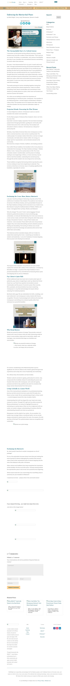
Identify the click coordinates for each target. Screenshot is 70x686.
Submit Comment (13, 587)
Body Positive (50, 27)
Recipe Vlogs (50, 52)
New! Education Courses (53, 47)
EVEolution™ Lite (51, 34)
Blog (36, 4)
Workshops (42, 628)
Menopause (26, 17)
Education (29, 4)
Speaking (31, 2)
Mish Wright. (12, 17)
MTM (35, 2)
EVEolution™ (21, 4)
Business (48, 29)
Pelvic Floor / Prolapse (52, 50)
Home (20, 2)
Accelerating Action (51, 93)
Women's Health (34, 17)
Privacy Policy (41, 680)
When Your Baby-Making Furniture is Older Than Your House (53, 89)
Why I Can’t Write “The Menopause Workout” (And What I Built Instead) (53, 76)
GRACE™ (41, 2)
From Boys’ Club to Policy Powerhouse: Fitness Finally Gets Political (53, 82)
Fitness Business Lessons (53, 39)
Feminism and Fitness (52, 37)
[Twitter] (24, 23)
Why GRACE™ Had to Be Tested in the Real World (14, 608)
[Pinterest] (29, 23)
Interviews (49, 42)
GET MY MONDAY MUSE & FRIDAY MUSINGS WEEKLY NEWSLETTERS (50, 8)
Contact (27, 634)
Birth (47, 24)
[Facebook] (21, 23)
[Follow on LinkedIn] (60, 628)
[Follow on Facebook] (54, 628)
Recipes (48, 55)
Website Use (48, 680)
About (24, 2)
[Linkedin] (26, 23)
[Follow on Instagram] (57, 628)
